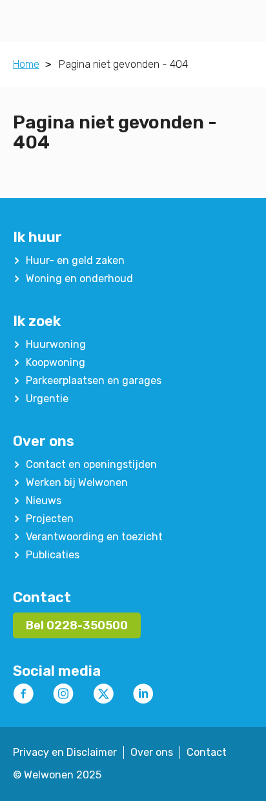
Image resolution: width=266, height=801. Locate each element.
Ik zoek (37, 321)
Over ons (43, 441)
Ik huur (37, 237)
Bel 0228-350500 (77, 625)
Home (26, 64)
